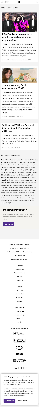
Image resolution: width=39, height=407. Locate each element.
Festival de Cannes (30, 178)
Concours (27, 167)
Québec (3, 198)
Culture (28, 170)
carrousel (33, 162)
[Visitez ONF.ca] (22, 2)
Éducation (4, 175)
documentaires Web (31, 172)
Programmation (5, 195)
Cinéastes (4, 165)
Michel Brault (29, 188)
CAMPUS (21, 162)
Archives (7, 162)
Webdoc (12, 203)
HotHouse (27, 183)
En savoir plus (22, 400)
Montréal (7, 190)
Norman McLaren (22, 190)
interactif (10, 185)
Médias (19, 276)
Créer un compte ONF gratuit (19, 245)
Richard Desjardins (6, 200)
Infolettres (19, 280)
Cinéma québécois (27, 165)
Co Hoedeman (19, 167)
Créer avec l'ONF (19, 255)
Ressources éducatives (13, 198)
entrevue (15, 175)
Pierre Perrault (30, 193)
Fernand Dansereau (13, 178)
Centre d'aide (19, 269)
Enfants (10, 175)
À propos (20, 266)
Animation (20, 160)
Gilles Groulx (10, 183)
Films (7, 180)
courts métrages (20, 170)
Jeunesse (11, 188)
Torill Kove (26, 200)
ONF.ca (18, 193)
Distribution (19, 294)
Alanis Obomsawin (11, 160)
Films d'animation (15, 180)
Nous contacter (19, 273)
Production (19, 290)
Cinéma (10, 165)
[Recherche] (37, 2)
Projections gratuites (17, 195)
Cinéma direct (17, 165)
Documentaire (10, 172)
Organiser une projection (19, 259)
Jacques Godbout (19, 185)
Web (7, 203)
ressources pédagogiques (28, 198)
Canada (27, 162)
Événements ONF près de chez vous (19, 252)
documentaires (19, 172)
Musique (13, 190)
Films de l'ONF (25, 180)
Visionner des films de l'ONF (19, 248)
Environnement (23, 175)
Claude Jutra (10, 167)
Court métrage (10, 170)
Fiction (3, 180)
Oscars (23, 193)
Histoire (21, 183)
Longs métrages (19, 188)
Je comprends (9, 400)
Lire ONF (6, 2)
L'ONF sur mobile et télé (19, 329)
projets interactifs (29, 195)
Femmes (3, 178)
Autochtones (14, 162)
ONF (14, 193)
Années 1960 (28, 160)
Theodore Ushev (17, 200)
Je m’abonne (9, 224)
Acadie (3, 160)
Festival (22, 178)
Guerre (17, 183)
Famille (31, 175)
